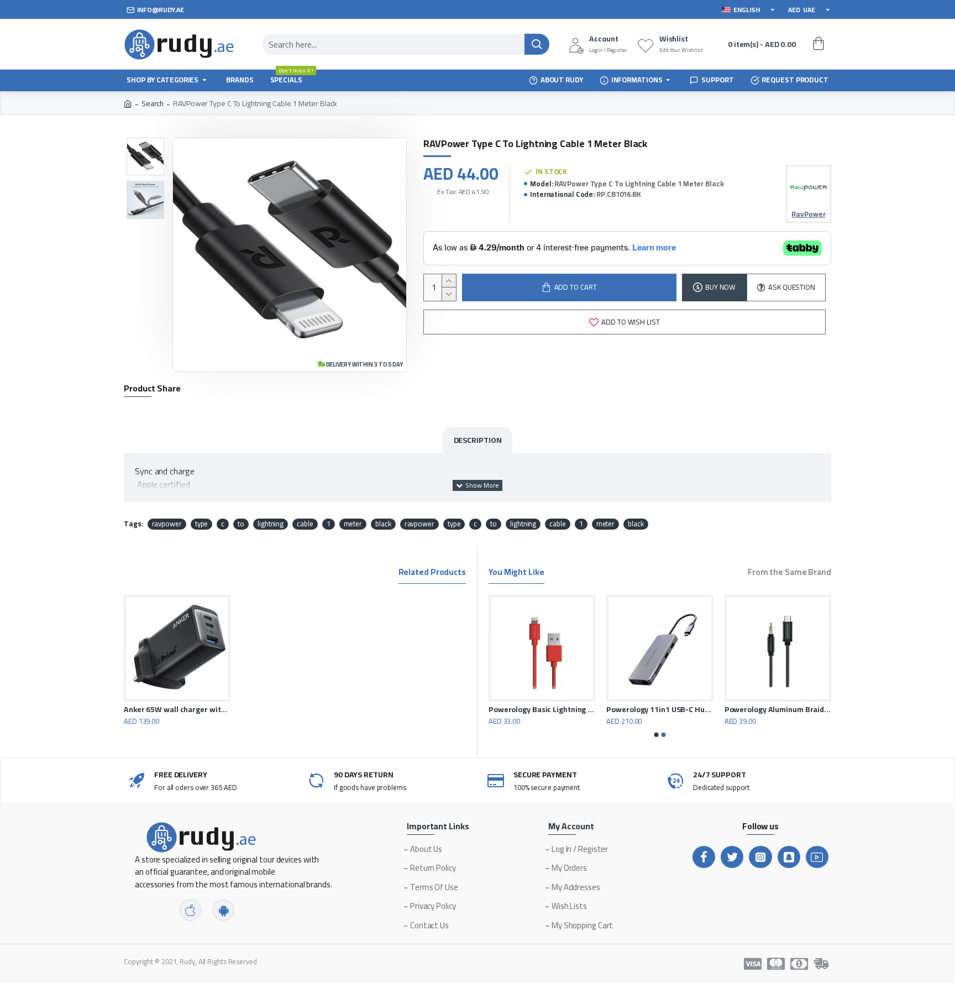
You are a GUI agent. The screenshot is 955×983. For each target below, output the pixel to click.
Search (152, 103)
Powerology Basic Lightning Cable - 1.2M (566, 709)
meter (353, 524)
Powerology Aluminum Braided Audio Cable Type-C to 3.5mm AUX (802, 709)
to (241, 524)
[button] (656, 735)
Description (478, 440)
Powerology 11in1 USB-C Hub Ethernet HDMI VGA (685, 709)
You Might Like (516, 573)
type (201, 524)
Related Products (432, 573)
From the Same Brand (789, 573)
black (383, 524)
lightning (271, 524)
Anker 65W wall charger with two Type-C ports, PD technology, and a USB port (177, 709)
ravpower (167, 524)
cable (305, 524)
